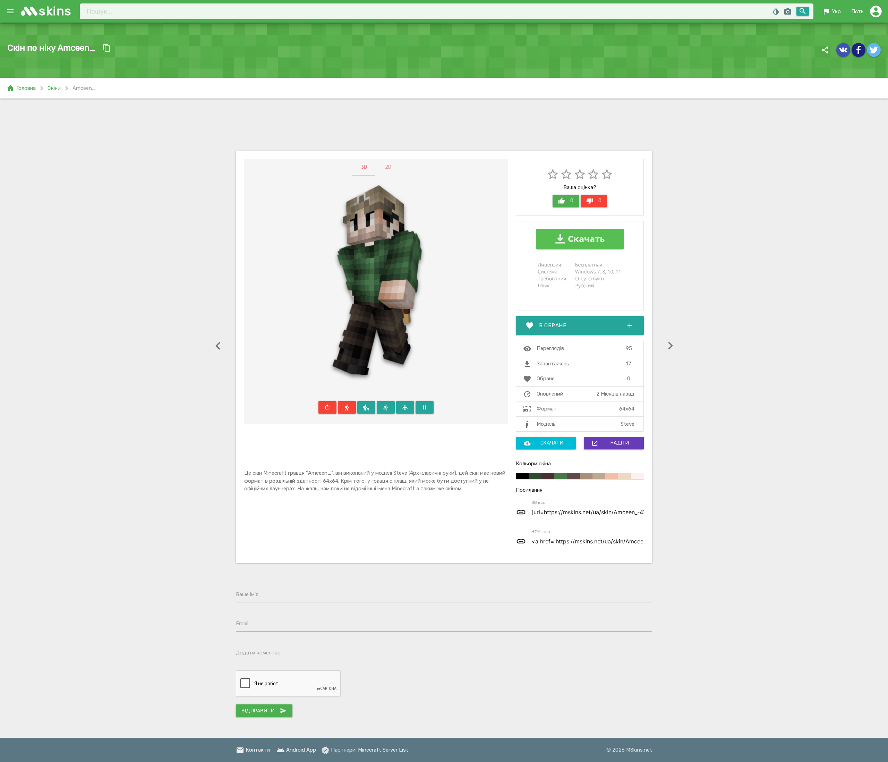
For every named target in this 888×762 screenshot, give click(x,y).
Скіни (54, 88)
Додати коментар (258, 653)
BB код (538, 502)
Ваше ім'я (247, 594)
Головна (21, 88)
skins (55, 10)
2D (388, 167)
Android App (296, 750)
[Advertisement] (444, 124)
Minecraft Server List (383, 750)
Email (242, 623)
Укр (831, 11)
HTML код (541, 531)
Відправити (264, 710)
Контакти (253, 750)
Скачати (544, 443)
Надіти (610, 443)
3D (364, 167)
